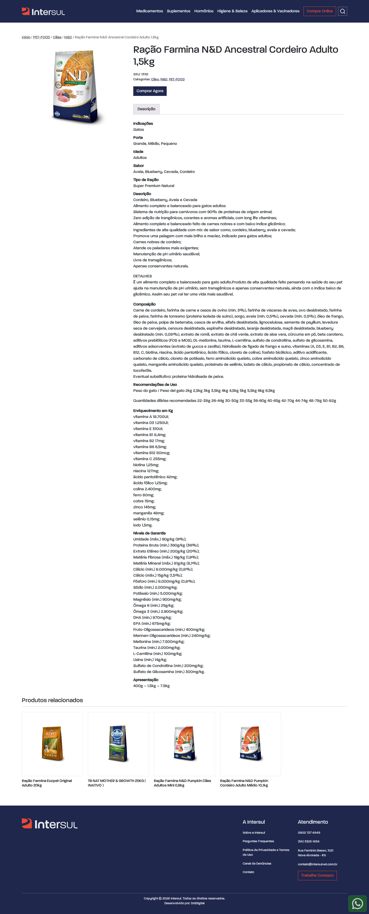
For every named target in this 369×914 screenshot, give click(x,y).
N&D (68, 37)
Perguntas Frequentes (258, 841)
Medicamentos (149, 11)
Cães (57, 37)
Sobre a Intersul (254, 832)
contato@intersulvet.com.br (317, 864)
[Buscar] (342, 11)
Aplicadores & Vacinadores (275, 11)
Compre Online (320, 11)
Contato (248, 872)
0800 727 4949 (309, 832)
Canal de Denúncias (257, 863)
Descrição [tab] (146, 109)
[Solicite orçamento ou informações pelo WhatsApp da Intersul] (357, 903)
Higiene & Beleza (232, 11)
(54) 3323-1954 (309, 841)
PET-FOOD (41, 37)
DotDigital (198, 903)
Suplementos (178, 11)
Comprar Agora (150, 91)
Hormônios (203, 11)
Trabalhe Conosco (317, 876)
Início (26, 37)
